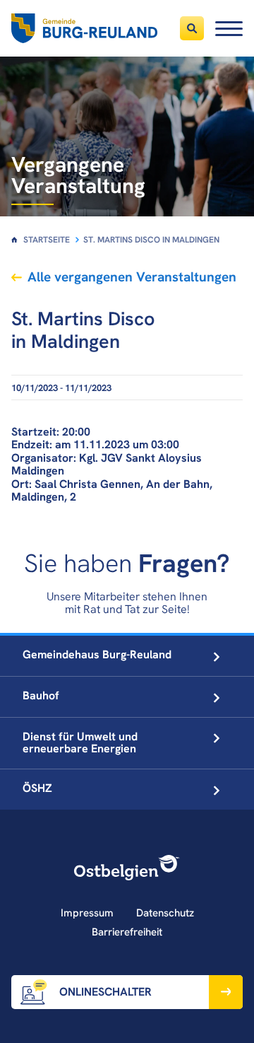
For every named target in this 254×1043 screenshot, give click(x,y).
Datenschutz (165, 913)
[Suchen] (192, 28)
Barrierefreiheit (127, 932)
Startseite (46, 239)
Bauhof (41, 695)
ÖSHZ (37, 788)
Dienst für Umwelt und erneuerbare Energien (80, 742)
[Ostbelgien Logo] (127, 867)
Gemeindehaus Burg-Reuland (97, 654)
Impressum (87, 913)
